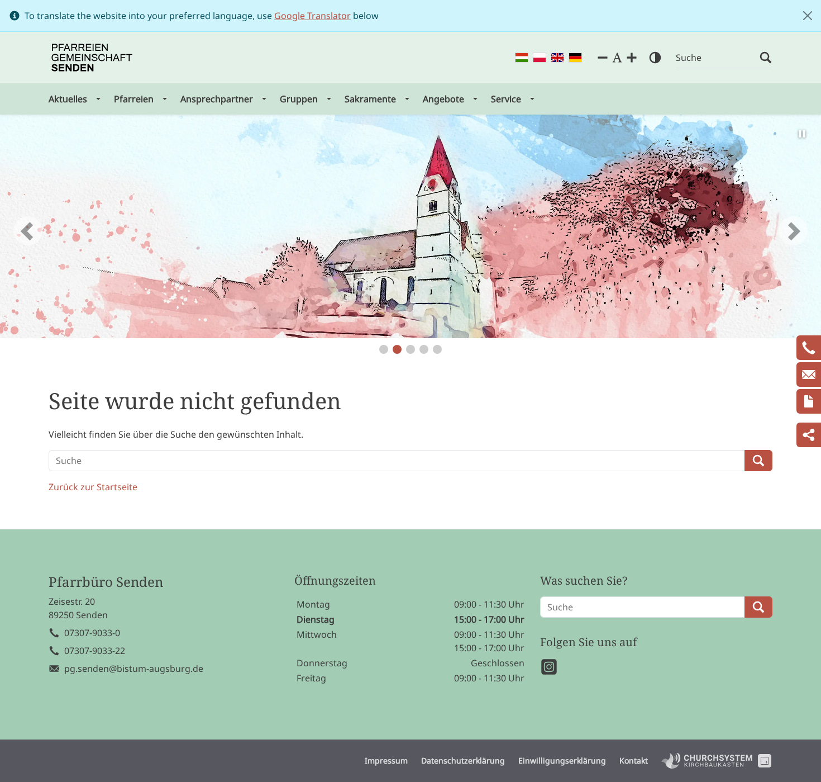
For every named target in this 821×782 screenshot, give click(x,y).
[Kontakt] (808, 401)
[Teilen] (808, 435)
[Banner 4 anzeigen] (423, 349)
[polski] (539, 58)
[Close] (807, 15)
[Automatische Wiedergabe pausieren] (802, 134)
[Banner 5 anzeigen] (437, 349)
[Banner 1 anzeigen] (383, 349)
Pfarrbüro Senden (106, 582)
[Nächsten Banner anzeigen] (793, 230)
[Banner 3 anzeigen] (410, 349)
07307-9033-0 (92, 633)
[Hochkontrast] (655, 57)
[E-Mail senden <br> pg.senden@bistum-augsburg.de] (808, 374)
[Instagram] (549, 667)
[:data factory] (764, 760)
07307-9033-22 (94, 650)
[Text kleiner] (602, 57)
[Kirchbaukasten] (706, 760)
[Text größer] (631, 57)
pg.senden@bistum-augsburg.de (133, 668)
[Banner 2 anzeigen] (397, 349)
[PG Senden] (92, 57)
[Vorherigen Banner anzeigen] (27, 230)
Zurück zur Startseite (93, 487)
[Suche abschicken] (765, 58)
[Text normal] (617, 57)
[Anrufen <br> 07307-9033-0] (808, 347)
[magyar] (521, 58)
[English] (557, 58)
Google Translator (312, 16)
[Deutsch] (575, 58)
